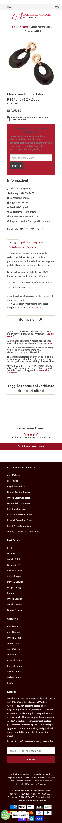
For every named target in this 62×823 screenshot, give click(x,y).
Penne (10, 683)
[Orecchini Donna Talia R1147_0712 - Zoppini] (31, 63)
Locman (11, 553)
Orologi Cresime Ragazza (19, 497)
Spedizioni (25, 242)
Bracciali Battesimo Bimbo (20, 514)
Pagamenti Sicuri (15, 777)
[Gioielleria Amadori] (31, 16)
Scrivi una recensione (31, 446)
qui (50, 343)
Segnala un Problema (37, 784)
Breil (9, 548)
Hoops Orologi (14, 587)
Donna (31, 307)
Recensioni (20, 784)
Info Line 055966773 (20, 774)
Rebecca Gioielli (14, 570)
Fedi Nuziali (13, 480)
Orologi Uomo (14, 637)
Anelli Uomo (13, 626)
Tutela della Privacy (43, 781)
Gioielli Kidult (14, 559)
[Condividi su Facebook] (26, 229)
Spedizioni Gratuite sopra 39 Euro (39, 777)
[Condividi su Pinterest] (32, 229)
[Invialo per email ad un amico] (43, 229)
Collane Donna (14, 671)
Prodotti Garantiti (24, 781)
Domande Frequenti (41, 774)
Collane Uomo (14, 677)
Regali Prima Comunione (19, 526)
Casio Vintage (14, 576)
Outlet (38, 307)
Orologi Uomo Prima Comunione (23, 531)
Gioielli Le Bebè (14, 604)
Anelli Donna (13, 632)
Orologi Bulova (14, 610)
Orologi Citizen (14, 599)
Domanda (31, 247)
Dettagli (13, 242)
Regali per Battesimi (17, 509)
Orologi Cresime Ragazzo (19, 492)
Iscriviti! (16, 166)
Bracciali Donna (14, 660)
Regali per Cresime (16, 486)
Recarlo (10, 593)
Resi (12, 781)
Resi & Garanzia (16, 247)
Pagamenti (39, 242)
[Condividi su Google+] (37, 229)
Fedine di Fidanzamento (19, 503)
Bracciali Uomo (14, 666)
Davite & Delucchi (15, 582)
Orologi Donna (14, 643)
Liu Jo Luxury (13, 565)
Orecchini (11, 654)
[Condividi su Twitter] (21, 229)
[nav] (7, 7)
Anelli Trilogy (13, 475)
